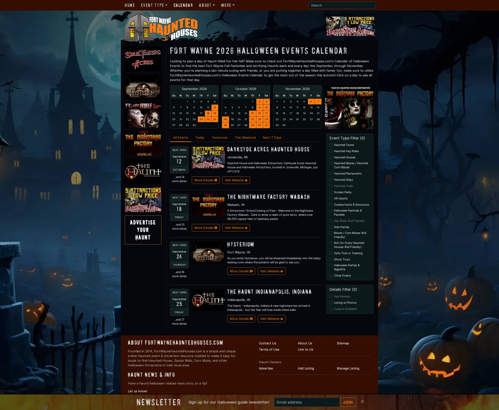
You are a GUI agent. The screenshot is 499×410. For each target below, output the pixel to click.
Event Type (152, 5)
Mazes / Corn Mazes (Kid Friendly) (350, 235)
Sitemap (343, 343)
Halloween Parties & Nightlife (347, 267)
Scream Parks (342, 192)
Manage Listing (348, 368)
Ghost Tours (342, 259)
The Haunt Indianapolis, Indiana (269, 291)
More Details (204, 180)
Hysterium (240, 244)
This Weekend (245, 137)
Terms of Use (269, 349)
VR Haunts (341, 198)
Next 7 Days (272, 137)
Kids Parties (341, 227)
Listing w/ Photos (345, 302)
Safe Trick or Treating (348, 253)
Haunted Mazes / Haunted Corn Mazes (351, 165)
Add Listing (306, 368)
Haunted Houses (345, 157)
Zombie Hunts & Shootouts (351, 204)
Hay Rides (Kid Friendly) (349, 220)
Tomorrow (219, 137)
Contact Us (267, 343)
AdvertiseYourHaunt (143, 230)
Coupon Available (345, 308)
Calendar (183, 5)
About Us (305, 343)
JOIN (348, 402)
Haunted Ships (343, 179)
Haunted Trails (343, 186)
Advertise (266, 368)
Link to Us (305, 349)
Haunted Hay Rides (346, 151)
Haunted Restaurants (348, 173)
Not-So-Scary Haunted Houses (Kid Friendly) (349, 245)
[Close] (362, 401)
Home (130, 5)
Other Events (342, 275)
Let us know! (137, 391)
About (205, 5)
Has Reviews (342, 296)
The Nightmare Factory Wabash (268, 196)
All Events (180, 137)
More (226, 5)
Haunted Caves (344, 144)
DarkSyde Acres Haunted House (268, 149)
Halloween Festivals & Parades (348, 212)
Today (199, 137)
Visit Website (235, 180)
